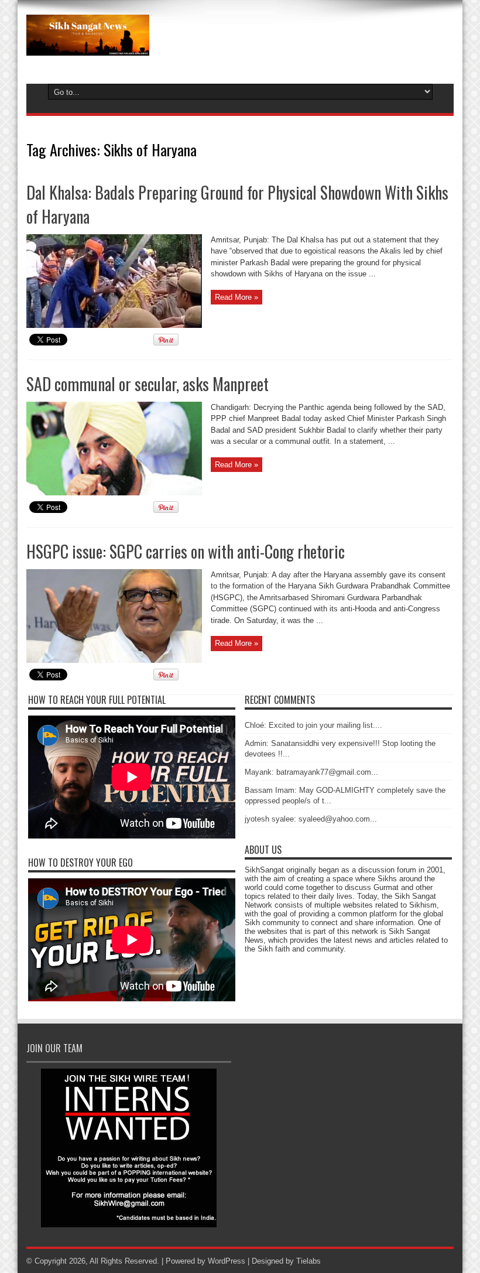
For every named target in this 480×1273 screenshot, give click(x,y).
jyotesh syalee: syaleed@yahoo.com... (311, 819)
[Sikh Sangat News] (87, 47)
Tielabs (308, 1261)
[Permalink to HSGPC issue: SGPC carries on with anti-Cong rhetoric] (114, 660)
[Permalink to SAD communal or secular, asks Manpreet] (114, 492)
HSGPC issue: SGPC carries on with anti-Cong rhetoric (185, 551)
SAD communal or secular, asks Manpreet (147, 384)
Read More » (236, 297)
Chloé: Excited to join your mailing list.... (313, 725)
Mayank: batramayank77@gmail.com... (311, 772)
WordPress (226, 1261)
